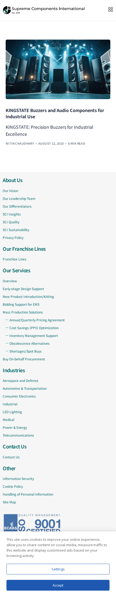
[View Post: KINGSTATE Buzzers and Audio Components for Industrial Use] (58, 69)
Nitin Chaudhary (20, 143)
